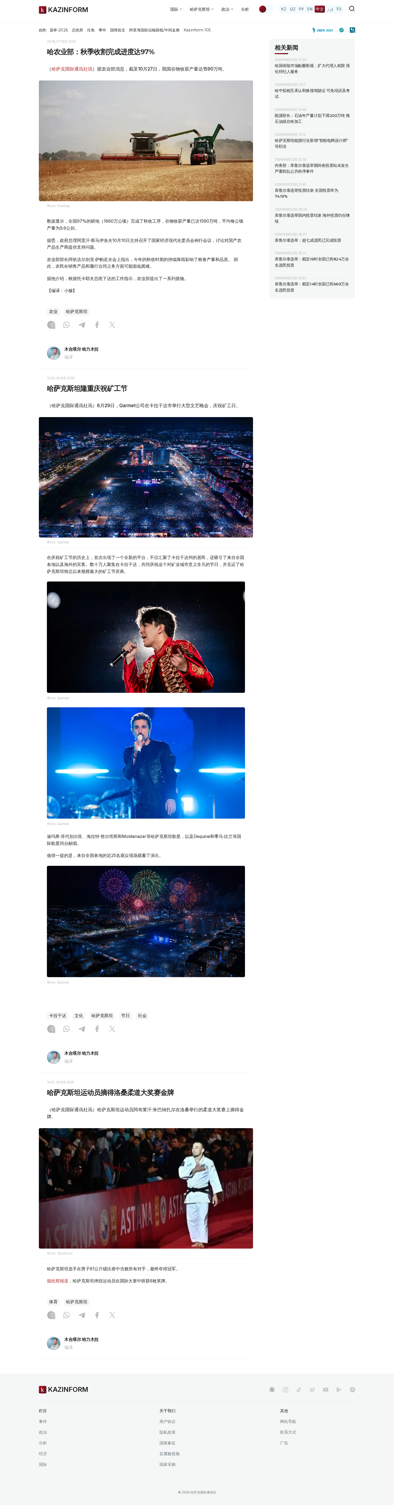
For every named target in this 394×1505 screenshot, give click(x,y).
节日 (125, 1015)
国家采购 (167, 1464)
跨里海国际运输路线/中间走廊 (154, 30)
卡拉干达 (57, 1015)
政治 (43, 1432)
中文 (320, 9)
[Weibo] (312, 1389)
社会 (142, 1015)
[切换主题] (266, 9)
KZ (284, 9)
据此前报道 (57, 1280)
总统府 (77, 30)
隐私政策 (167, 1432)
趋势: (43, 30)
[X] (112, 325)
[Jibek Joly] (324, 30)
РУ (301, 9)
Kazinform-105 (197, 30)
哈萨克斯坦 (76, 311)
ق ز (330, 9)
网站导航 (288, 1421)
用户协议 (167, 1421)
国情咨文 (117, 30)
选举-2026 (59, 30)
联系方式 (288, 1432)
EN (310, 9)
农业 (53, 311)
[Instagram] (51, 325)
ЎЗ (338, 9)
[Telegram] (81, 325)
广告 (284, 1442)
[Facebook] (97, 325)
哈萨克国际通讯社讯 (71, 69)
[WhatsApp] (66, 325)
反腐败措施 (169, 1453)
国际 (43, 1464)
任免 (91, 30)
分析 (245, 9)
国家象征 (167, 1442)
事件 (102, 30)
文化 (79, 1015)
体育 (53, 1301)
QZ (293, 9)
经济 (43, 1453)
